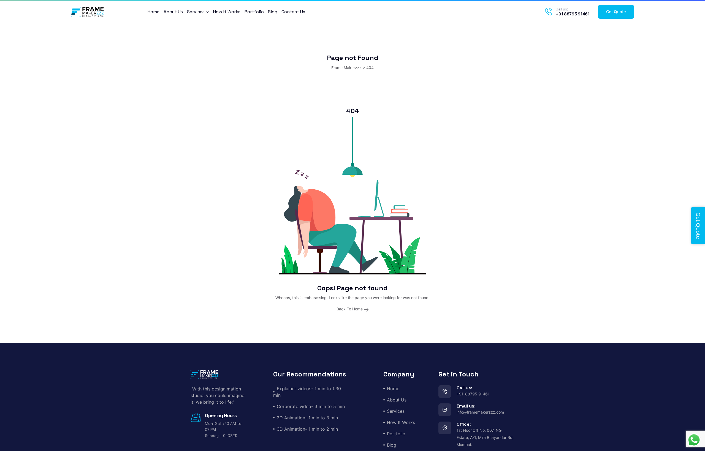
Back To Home (350, 309)
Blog (272, 12)
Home (153, 12)
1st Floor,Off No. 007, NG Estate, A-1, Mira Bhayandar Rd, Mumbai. (485, 437)
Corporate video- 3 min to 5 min (311, 406)
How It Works (226, 12)
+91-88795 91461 (473, 394)
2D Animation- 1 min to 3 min (307, 417)
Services (196, 12)
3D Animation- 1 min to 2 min (307, 429)
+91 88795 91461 (573, 14)
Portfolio (254, 12)
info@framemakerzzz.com (480, 412)
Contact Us (293, 12)
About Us (173, 12)
